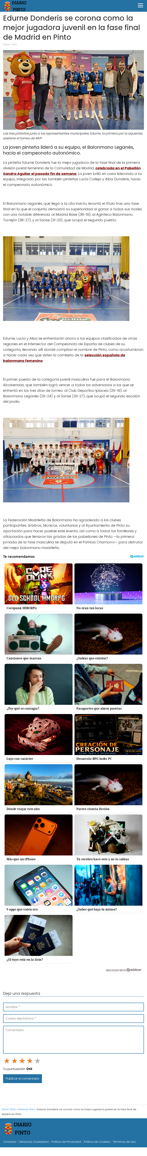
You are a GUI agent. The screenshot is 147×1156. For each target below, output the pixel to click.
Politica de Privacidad (66, 1142)
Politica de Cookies (97, 1142)
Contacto (9, 1142)
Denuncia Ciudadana (34, 1142)
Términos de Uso (124, 1142)
